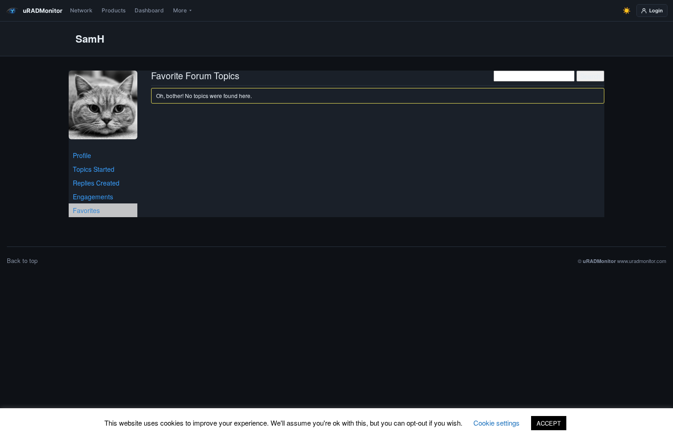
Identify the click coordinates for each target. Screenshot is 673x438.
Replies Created (96, 182)
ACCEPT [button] (549, 423)
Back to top (22, 260)
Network (81, 10)
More (180, 10)
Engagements (93, 196)
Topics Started (93, 169)
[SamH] (103, 108)
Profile (82, 155)
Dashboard (149, 10)
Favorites (86, 210)
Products (113, 10)
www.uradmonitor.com (641, 260)
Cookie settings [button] (496, 422)
